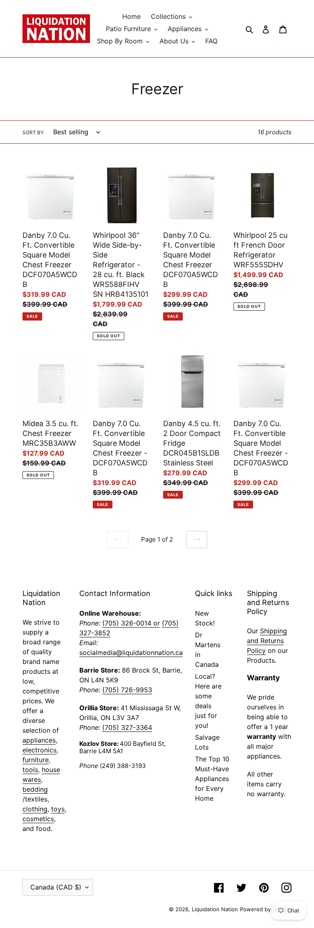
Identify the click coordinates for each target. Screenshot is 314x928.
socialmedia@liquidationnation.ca (131, 652)
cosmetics (38, 819)
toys (58, 809)
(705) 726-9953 (127, 690)
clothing (34, 809)
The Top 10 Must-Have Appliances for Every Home (212, 778)
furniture (35, 760)
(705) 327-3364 (127, 727)
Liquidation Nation (215, 909)
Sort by (33, 132)
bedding (35, 789)
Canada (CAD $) (55, 887)
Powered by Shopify (266, 909)
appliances (39, 740)
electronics (39, 750)
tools (30, 769)
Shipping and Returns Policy (267, 641)
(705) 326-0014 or (131, 623)
